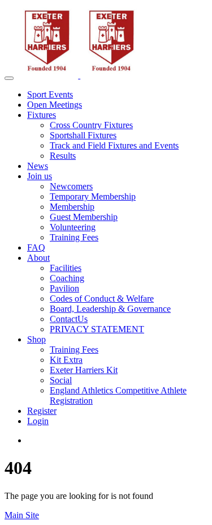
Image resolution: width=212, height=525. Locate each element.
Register (42, 411)
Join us (39, 176)
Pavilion (64, 288)
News (37, 166)
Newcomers (71, 186)
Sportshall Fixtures (83, 135)
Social (61, 380)
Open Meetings (54, 104)
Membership (72, 206)
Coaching (67, 278)
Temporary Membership (93, 196)
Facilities (65, 268)
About (38, 257)
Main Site (22, 515)
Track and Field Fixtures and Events (114, 145)
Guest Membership (84, 217)
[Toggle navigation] (9, 78)
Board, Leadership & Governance (110, 309)
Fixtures (41, 115)
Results (63, 155)
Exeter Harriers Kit (84, 370)
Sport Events (50, 94)
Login (38, 421)
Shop (36, 339)
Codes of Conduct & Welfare (102, 298)
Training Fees (74, 237)
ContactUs (69, 319)
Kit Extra (66, 360)
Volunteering (73, 227)
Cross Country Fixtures (91, 125)
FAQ (36, 247)
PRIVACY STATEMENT (97, 329)
